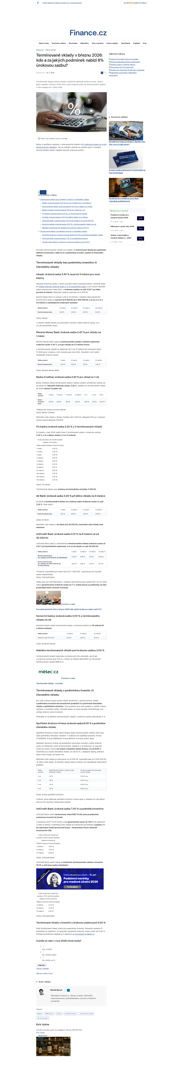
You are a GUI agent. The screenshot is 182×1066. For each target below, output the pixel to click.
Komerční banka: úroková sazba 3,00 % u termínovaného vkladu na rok (69, 224)
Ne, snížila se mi (48, 960)
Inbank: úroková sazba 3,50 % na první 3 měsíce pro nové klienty (66, 203)
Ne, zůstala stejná (49, 955)
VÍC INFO (127, 3)
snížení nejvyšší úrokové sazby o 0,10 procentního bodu (62, 287)
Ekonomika (73, 43)
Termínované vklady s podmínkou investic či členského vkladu (63, 231)
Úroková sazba (43, 1018)
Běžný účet (49, 1013)
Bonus (59, 1013)
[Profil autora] (41, 992)
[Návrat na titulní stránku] (88, 33)
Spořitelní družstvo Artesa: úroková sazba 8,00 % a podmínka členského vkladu (72, 235)
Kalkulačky (84, 43)
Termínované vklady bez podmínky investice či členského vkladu (64, 199)
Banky (40, 1013)
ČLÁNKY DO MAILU (139, 3)
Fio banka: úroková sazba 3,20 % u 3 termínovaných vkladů (64, 214)
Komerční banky (70, 1013)
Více (140, 218)
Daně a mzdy (44, 43)
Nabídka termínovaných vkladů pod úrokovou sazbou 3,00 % (65, 228)
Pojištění (136, 43)
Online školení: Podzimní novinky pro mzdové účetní (62, 3)
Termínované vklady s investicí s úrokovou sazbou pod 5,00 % (66, 242)
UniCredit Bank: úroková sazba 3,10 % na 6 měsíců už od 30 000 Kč (68, 221)
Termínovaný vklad (86, 1013)
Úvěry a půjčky (112, 43)
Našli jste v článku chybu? (44, 973)
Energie (146, 43)
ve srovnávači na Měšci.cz (83, 934)
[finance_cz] (38, 3)
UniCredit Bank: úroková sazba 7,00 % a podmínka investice (65, 238)
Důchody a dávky (59, 43)
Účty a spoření (97, 43)
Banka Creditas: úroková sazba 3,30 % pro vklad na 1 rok (63, 210)
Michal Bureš (40, 73)
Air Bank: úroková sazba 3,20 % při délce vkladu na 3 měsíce (65, 217)
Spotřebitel (125, 43)
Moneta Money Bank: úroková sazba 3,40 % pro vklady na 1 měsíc (67, 206)
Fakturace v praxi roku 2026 (122, 226)
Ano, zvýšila (47, 949)
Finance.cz (39, 50)
